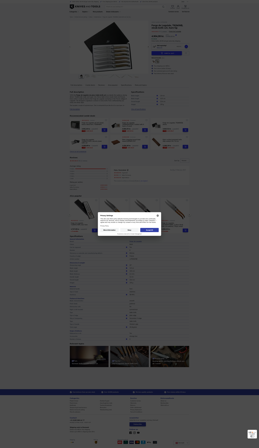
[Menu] (256, 431)
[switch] (252, 436)
